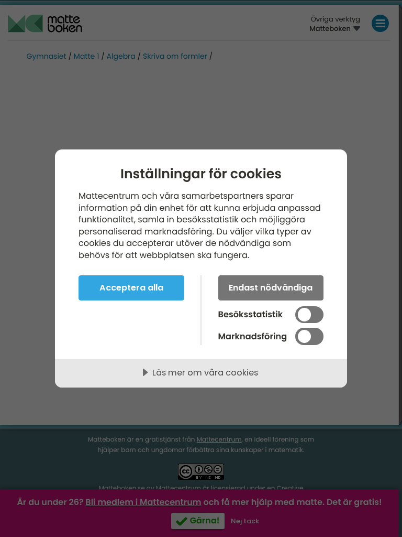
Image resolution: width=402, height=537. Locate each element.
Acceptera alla (131, 288)
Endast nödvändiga (270, 288)
